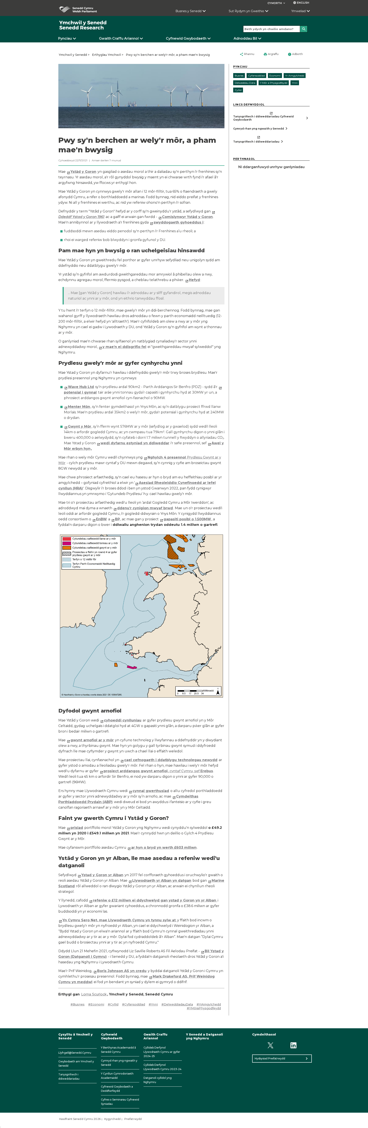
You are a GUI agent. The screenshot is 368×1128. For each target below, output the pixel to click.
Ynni (295, 82)
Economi (274, 75)
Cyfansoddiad (256, 75)
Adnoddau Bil (245, 38)
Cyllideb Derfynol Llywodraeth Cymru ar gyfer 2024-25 (162, 1052)
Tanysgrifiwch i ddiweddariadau (68, 1076)
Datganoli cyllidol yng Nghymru (158, 1080)
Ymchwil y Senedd (73, 55)
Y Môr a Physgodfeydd (273, 82)
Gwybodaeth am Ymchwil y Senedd (76, 1063)
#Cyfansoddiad (133, 1004)
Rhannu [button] (247, 54)
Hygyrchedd (112, 1119)
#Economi (96, 1004)
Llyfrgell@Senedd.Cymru (74, 1052)
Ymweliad (298, 11)
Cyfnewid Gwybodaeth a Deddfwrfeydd (117, 1088)
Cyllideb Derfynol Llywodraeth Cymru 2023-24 (162, 1067)
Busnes (239, 75)
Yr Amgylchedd (294, 75)
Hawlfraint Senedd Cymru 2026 (80, 1119)
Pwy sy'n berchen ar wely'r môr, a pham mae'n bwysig (168, 55)
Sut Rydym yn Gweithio (246, 11)
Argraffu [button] (271, 54)
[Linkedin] (293, 1045)
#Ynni (153, 1004)
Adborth (295, 54)
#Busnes (77, 1004)
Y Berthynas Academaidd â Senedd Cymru (118, 1049)
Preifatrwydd (133, 1119)
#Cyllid (113, 1004)
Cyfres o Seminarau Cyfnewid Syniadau (120, 1101)
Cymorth (276, 3)
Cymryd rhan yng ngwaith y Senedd (119, 1062)
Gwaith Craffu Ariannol (119, 38)
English (301, 2)
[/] (83, 25)
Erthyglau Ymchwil (106, 55)
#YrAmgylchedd (209, 1004)
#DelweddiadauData (177, 1004)
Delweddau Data (245, 82)
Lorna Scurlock (94, 994)
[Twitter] (270, 1045)
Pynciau (65, 38)
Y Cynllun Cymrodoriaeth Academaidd (117, 1075)
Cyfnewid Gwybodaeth (186, 38)
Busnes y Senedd (188, 11)
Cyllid (238, 90)
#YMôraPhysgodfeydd (204, 1008)
